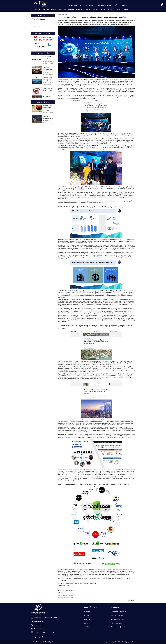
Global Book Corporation (118, 611)
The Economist (38, 23)
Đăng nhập (108, 5)
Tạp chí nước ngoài (39, 19)
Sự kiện (103, 9)
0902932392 (40, 46)
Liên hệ (125, 9)
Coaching (95, 9)
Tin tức (110, 9)
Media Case (62, 9)
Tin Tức (86, 627)
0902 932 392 (45, 40)
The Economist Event (117, 619)
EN (126, 5)
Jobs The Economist (117, 615)
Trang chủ (37, 9)
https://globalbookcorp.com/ (65, 595)
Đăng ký (100, 5)
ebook (88, 9)
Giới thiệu (46, 9)
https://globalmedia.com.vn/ (65, 597)
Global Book (80, 9)
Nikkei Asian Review (117, 623)
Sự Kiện (86, 623)
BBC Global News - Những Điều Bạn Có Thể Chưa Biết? (48, 90)
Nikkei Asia (37, 26)
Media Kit (71, 9)
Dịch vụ (53, 9)
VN (123, 5)
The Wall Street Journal (118, 627)
